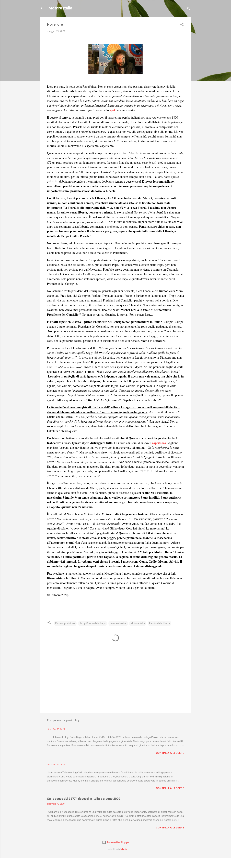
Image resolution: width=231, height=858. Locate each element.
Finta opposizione (65, 623)
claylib (124, 849)
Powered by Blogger (117, 842)
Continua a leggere (170, 752)
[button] (182, 25)
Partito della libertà (159, 623)
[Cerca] (189, 9)
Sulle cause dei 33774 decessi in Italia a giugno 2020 (83, 798)
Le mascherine (118, 623)
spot (112, 110)
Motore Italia (60, 8)
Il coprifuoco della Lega (92, 623)
